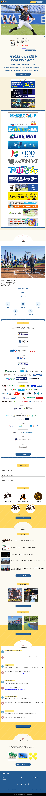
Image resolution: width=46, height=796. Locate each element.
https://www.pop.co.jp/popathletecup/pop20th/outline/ (16, 673)
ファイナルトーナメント (23, 296)
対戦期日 (23, 292)
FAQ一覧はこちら (23, 726)
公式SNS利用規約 (35, 777)
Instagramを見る (22, 606)
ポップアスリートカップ (8, 470)
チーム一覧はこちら (22, 517)
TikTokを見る (22, 633)
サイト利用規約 (3, 779)
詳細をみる (22, 74)
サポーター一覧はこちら (23, 454)
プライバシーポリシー (20, 777)
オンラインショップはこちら (22, 764)
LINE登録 (24, 47)
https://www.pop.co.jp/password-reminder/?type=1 (15, 689)
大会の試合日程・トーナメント (23, 288)
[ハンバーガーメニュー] (44, 2)
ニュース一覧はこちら (23, 575)
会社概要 (2, 777)
